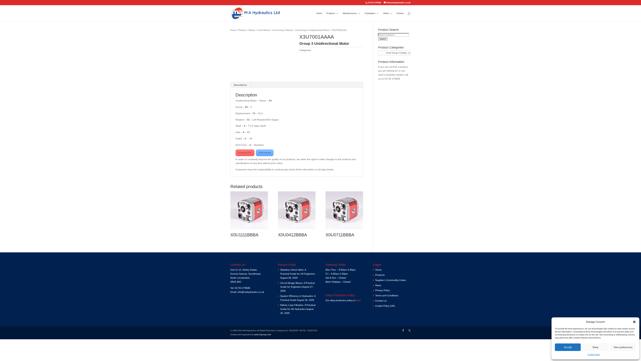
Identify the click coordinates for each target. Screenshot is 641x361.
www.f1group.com (262, 334)
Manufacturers (350, 13)
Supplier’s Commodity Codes (390, 280)
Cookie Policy (594, 354)
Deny (595, 347)
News (378, 285)
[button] (634, 322)
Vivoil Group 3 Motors (282, 30)
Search (382, 39)
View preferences (622, 347)
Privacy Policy (382, 290)
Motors (252, 30)
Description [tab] (240, 85)
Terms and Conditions (386, 295)
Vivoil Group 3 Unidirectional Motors (312, 30)
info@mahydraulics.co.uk (251, 292)
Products (331, 13)
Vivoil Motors (263, 30)
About (386, 13)
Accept (568, 347)
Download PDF (245, 153)
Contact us (381, 300)
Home (319, 13)
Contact (400, 13)
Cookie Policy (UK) (385, 306)
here (358, 300)
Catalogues (370, 13)
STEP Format (264, 153)
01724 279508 (392, 78)
